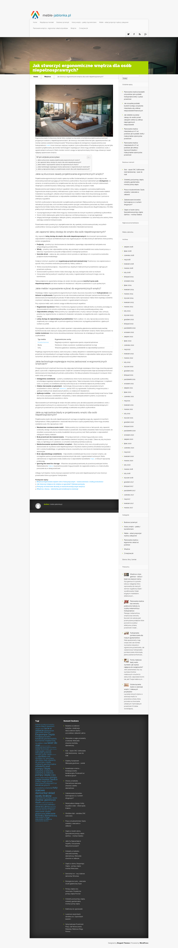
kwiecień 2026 (129, 264)
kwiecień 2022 (129, 354)
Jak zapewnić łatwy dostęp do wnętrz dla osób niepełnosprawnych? (59, 162)
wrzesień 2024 (129, 281)
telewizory (62, 388)
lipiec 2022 (127, 341)
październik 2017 (129, 490)
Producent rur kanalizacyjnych (46, 784)
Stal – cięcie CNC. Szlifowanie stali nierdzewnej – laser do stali (134, 172)
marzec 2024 (128, 294)
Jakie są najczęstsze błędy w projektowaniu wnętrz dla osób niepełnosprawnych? (64, 169)
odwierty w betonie (44, 771)
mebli (48, 145)
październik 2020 (130, 431)
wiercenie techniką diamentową (46, 814)
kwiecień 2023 (129, 302)
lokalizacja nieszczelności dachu (45, 747)
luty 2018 (127, 473)
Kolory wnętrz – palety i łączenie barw (84, 22)
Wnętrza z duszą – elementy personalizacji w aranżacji (57, 489)
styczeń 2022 (128, 366)
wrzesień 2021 (129, 384)
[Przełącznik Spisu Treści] (88, 157)
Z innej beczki (83, 28)
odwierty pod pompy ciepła (42, 767)
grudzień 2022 (129, 319)
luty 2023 (127, 311)
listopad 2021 (128, 375)
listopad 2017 (128, 486)
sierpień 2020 (128, 439)
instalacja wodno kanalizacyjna (43, 737)
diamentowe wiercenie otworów (44, 731)
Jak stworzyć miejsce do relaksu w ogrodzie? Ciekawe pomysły (61, 484)
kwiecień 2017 (129, 503)
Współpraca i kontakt (47, 22)
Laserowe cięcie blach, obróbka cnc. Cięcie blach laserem (74, 916)
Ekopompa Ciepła (45, 734)
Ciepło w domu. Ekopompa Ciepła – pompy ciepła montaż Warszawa (74, 866)
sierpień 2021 (128, 388)
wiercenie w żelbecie (43, 819)
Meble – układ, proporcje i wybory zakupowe (113, 22)
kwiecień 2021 (129, 405)
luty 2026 (127, 272)
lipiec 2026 (127, 251)
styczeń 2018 (128, 478)
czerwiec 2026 (129, 255)
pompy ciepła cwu (45, 774)
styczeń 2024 (128, 298)
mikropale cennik (43, 751)
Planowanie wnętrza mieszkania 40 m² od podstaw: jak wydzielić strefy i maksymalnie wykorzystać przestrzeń (134, 133)
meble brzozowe (42, 749)
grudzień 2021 (129, 371)
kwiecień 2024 (129, 289)
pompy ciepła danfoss (42, 777)
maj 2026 (127, 259)
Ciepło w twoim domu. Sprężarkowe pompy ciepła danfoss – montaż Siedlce (133, 212)
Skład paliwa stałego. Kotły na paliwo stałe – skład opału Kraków (75, 806)
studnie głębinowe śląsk (45, 801)
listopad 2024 (129, 277)
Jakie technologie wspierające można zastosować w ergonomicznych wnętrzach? (64, 167)
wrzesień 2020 (129, 435)
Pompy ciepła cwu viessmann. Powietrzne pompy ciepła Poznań (73, 891)
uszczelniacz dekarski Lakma (45, 805)
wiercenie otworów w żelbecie (44, 809)
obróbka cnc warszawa (44, 758)
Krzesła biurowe (43, 342)
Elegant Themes (123, 943)
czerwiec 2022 (129, 345)
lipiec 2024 (127, 285)
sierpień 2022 (128, 336)
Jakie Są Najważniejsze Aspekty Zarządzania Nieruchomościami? (73, 843)
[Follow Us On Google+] (145, 34)
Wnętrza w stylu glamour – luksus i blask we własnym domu (133, 576)
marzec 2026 (128, 268)
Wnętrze (73, 28)
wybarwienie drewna (41, 821)
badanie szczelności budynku (44, 724)
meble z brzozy (53, 749)
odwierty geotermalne (45, 764)
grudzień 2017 (129, 482)
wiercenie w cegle (42, 818)
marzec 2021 (128, 409)
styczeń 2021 (128, 418)
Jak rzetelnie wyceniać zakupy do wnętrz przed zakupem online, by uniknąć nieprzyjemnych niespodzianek (133, 120)
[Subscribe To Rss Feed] (139, 34)
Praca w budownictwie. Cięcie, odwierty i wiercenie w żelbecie (134, 192)
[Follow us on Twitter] (128, 34)
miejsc (92, 459)
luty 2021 (127, 413)
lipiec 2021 (127, 392)
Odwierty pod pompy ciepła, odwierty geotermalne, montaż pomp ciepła (134, 182)
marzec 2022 (128, 358)
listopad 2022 (128, 324)
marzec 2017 (128, 508)
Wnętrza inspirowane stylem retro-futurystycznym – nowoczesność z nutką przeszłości (70, 482)
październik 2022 (130, 328)
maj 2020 (127, 452)
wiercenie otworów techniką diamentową (45, 807)
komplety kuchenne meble (46, 739)
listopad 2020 (129, 426)
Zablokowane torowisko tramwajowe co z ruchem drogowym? (132, 202)
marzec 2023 (128, 307)
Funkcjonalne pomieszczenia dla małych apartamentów (133, 635)
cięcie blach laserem (44, 726)
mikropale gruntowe (43, 753)
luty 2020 (127, 465)
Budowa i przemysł (62, 22)
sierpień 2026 (128, 247)
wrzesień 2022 (129, 332)
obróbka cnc (44, 756)
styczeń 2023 (128, 315)
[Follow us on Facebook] (134, 34)
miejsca (50, 466)
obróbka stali (41, 760)
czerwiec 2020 (129, 448)
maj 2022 (127, 349)
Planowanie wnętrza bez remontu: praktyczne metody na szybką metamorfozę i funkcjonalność (134, 606)
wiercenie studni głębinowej (43, 812)
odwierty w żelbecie (44, 773)
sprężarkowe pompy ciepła (46, 798)
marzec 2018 (128, 469)
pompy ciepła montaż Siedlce (46, 778)
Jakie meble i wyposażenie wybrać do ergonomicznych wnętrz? (58, 164)
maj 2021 (127, 401)
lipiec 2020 (127, 443)
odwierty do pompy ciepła (45, 761)
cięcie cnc (39, 729)
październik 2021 (129, 379)
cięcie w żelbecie (43, 729)
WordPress (144, 943)
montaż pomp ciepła (43, 754)
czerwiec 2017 (129, 495)
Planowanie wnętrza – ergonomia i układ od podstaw (50, 28)
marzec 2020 (128, 460)
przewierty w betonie (43, 788)
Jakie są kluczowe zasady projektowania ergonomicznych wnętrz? (59, 160)
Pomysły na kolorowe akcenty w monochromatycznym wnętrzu (61, 486)
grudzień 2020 (129, 422)
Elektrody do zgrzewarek (74, 909)
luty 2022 (127, 362)
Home (35, 22)
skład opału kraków (45, 794)
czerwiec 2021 (129, 396)
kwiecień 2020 (129, 456)
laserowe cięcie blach (45, 746)
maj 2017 (127, 499)
